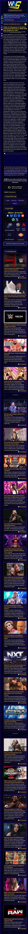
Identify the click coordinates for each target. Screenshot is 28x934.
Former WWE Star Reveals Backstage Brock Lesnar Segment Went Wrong (14, 578)
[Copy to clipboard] (7, 216)
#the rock (13, 200)
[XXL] (18, 24)
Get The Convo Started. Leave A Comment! (15, 243)
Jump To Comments (9, 230)
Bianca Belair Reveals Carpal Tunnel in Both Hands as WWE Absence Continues (14, 496)
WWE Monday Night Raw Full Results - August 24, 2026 (14, 919)
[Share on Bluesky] (11, 216)
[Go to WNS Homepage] (15, 5)
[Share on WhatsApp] (13, 220)
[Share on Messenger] (19, 216)
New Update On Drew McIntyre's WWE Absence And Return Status (14, 443)
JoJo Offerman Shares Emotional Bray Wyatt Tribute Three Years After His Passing (14, 693)
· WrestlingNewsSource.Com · (14, 10)
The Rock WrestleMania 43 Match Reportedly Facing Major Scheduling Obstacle (13, 607)
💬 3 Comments (22, 648)
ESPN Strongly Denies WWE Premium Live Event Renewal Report (14, 269)
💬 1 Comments (22, 364)
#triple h (15, 203)
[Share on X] (17, 220)
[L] (14, 24)
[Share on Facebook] (15, 216)
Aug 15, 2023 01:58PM (18, 175)
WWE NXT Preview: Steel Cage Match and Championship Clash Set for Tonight (15, 666)
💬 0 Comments (22, 278)
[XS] (10, 24)
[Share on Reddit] (22, 216)
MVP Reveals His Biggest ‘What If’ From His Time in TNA (14, 415)
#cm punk (21, 200)
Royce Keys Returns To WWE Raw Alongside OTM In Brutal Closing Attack (14, 810)
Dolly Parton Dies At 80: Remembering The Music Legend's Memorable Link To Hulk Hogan (15, 296)
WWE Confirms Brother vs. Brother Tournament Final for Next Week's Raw (14, 781)
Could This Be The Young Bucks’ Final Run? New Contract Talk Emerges (14, 382)
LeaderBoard (21, 239)
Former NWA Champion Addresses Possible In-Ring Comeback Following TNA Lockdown (14, 550)
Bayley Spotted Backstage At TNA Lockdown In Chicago (13, 753)
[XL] (16, 24)
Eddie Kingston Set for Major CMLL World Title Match (15, 469)
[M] (13, 24)
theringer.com (12, 192)
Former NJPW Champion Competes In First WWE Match (14, 866)
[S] (11, 24)
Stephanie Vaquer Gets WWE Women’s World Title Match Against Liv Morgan (14, 838)
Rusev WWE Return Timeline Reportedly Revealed (14, 354)
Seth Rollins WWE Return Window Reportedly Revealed (13, 524)
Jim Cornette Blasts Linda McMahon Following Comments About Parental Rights (13, 637)
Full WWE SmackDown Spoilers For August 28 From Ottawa (13, 720)
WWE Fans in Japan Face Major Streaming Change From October (15, 325)
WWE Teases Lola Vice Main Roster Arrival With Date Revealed (15, 893)
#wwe (7, 200)
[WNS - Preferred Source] (15, 187)
